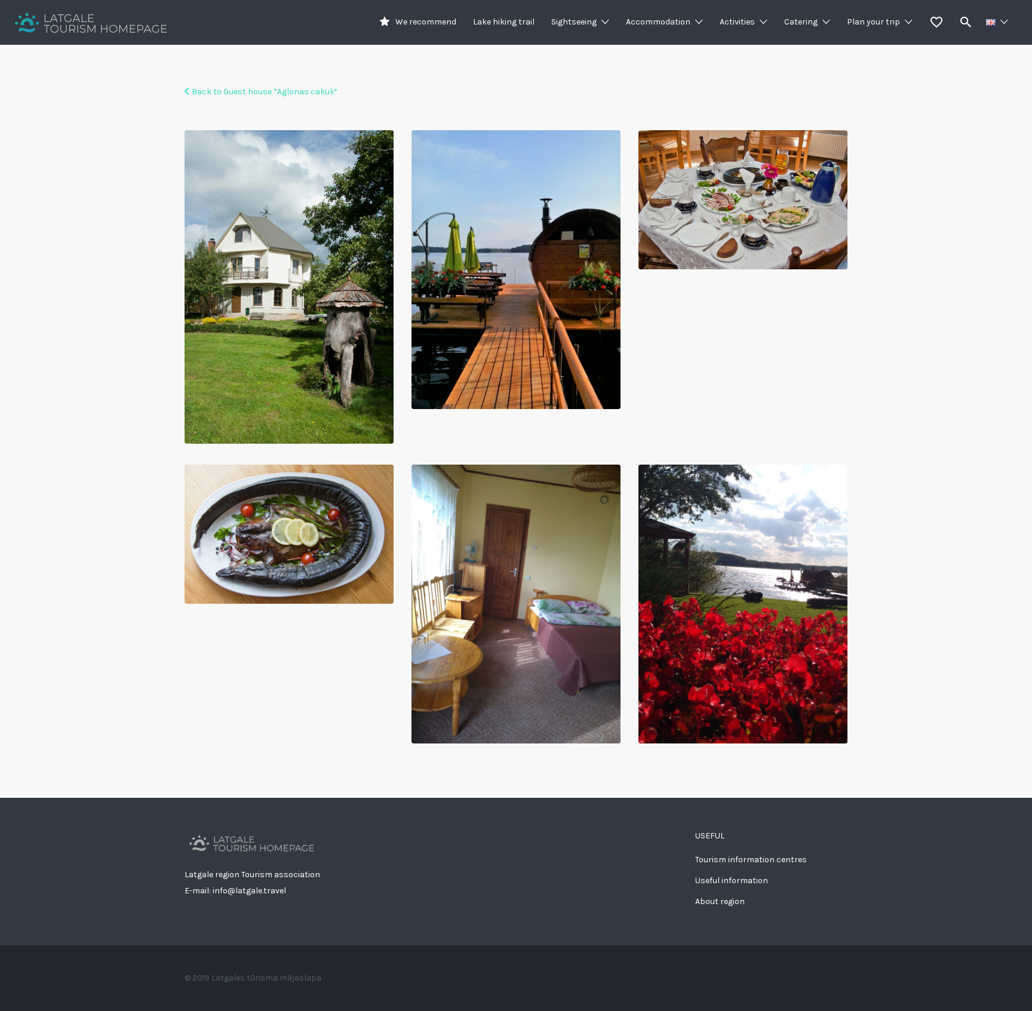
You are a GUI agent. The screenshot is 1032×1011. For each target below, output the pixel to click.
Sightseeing (574, 22)
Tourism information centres (751, 860)
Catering (801, 22)
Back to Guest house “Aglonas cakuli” (264, 92)
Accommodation (658, 22)
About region (720, 901)
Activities (737, 22)
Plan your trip (873, 22)
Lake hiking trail (504, 22)
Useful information (731, 880)
